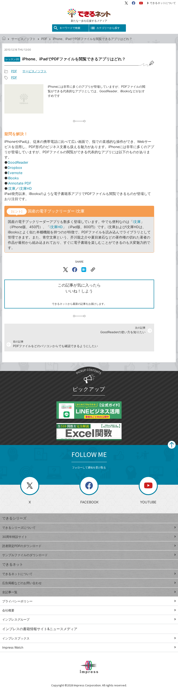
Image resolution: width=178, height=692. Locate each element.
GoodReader (18, 162)
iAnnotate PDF (19, 183)
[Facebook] (133, 3)
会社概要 (8, 610)
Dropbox (15, 167)
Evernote (15, 173)
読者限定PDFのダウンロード (21, 546)
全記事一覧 (9, 592)
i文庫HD (25, 188)
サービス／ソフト (23, 39)
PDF (44, 39)
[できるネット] (4, 38)
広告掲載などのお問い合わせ (22, 583)
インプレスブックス (16, 638)
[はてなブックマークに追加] (83, 269)
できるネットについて (163, 3)
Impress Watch (12, 647)
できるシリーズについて (19, 527)
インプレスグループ (16, 619)
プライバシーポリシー (17, 601)
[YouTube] (141, 3)
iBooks (13, 178)
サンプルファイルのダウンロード (25, 555)
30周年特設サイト (14, 537)
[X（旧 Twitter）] (126, 3)
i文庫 (11, 188)
